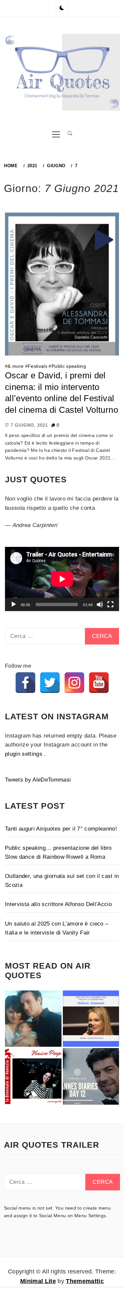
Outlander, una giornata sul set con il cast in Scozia (62, 880)
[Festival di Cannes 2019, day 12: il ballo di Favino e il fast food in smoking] (91, 1076)
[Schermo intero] (110, 604)
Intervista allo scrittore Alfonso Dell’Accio (58, 904)
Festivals (37, 366)
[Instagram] (74, 682)
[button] (62, 8)
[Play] (13, 604)
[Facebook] (25, 682)
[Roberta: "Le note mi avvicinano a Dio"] (33, 1018)
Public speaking (69, 366)
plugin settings (24, 754)
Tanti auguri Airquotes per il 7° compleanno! (61, 829)
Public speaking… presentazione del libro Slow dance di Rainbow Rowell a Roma (58, 852)
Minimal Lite (38, 1281)
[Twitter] (50, 682)
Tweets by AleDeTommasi (38, 780)
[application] (62, 579)
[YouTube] (98, 682)
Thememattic (85, 1281)
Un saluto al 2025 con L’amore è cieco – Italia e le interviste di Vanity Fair (56, 928)
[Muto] (100, 604)
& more (15, 366)
